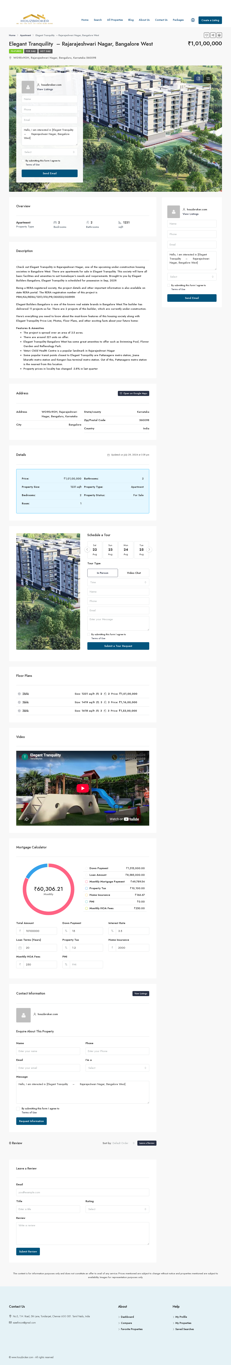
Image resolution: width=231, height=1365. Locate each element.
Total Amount (25, 923)
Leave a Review (146, 1143)
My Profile (181, 1317)
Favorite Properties (132, 1329)
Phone (89, 1043)
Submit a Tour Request (118, 646)
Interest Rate (116, 923)
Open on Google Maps (135, 393)
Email (19, 1060)
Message (22, 1077)
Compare (126, 1323)
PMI (64, 957)
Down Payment (71, 923)
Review (20, 1218)
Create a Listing (210, 20)
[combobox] (50, 152)
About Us (144, 20)
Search (98, 20)
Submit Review (28, 1252)
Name (20, 1043)
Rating (90, 1201)
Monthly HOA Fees (28, 957)
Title (19, 1201)
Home (84, 20)
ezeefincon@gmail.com (24, 1322)
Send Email (50, 173)
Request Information (31, 1121)
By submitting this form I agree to (43, 162)
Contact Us (161, 20)
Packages (178, 20)
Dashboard (127, 1317)
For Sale (31, 51)
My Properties (183, 1323)
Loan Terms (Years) (28, 940)
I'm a (89, 1060)
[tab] (198, 79)
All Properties (115, 20)
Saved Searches (184, 1329)
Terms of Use (33, 164)
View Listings (45, 89)
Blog (131, 20)
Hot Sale (45, 51)
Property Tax (70, 940)
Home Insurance (118, 940)
